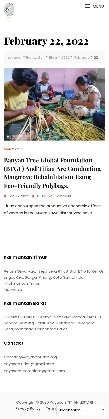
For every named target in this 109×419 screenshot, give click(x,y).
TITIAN (41, 196)
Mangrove (13, 149)
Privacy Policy (28, 408)
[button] (94, 6)
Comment (63, 196)
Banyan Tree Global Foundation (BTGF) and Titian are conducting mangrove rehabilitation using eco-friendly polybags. (52, 172)
